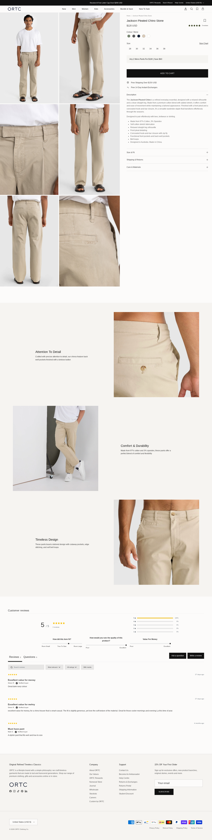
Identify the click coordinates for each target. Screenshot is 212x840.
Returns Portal (125, 786)
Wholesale (93, 790)
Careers (92, 798)
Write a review (196, 656)
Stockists (93, 794)
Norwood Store (95, 782)
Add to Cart (167, 73)
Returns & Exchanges (128, 782)
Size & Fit (131, 152)
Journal (92, 786)
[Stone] (144, 36)
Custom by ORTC (96, 801)
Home (129, 16)
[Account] (185, 9)
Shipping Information (128, 790)
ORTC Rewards (155, 3)
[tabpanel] (106, 703)
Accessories (109, 9)
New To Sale (144, 9)
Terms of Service (197, 828)
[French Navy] (139, 36)
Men (74, 9)
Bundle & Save (126, 9)
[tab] (30, 657)
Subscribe (164, 792)
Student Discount (126, 794)
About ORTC (94, 770)
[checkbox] (87, 667)
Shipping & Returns (135, 160)
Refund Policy (168, 828)
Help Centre (179, 3)
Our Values (94, 774)
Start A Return (168, 3)
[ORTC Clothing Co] (14, 9)
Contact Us (123, 770)
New (64, 9)
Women (85, 9)
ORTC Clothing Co (21, 829)
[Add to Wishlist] (204, 21)
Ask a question (177, 656)
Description (131, 95)
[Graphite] (134, 36)
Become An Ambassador (129, 774)
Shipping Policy (181, 828)
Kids (96, 9)
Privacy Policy (154, 828)
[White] (149, 36)
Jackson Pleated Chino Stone (142, 16)
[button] (155, 618)
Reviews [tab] (15, 656)
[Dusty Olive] (129, 36)
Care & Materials (134, 167)
